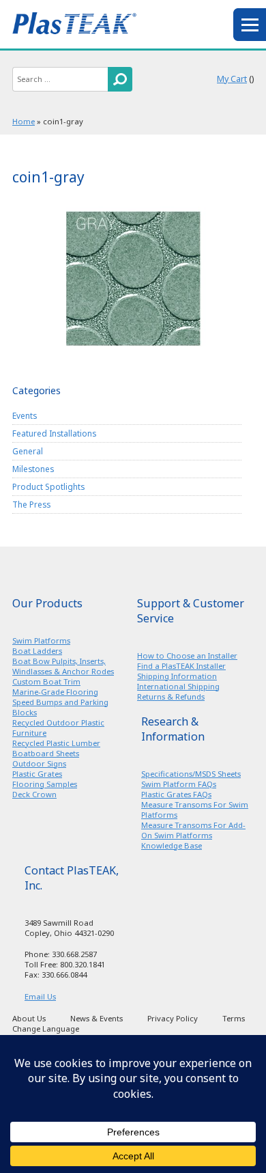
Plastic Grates (37, 774)
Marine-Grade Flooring (55, 692)
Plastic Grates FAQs (176, 794)
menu (249, 24)
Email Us (40, 996)
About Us (29, 1018)
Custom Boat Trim (46, 681)
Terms (233, 1018)
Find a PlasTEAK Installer (181, 666)
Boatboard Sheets (45, 753)
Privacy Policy (172, 1018)
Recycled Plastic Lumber (56, 743)
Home (23, 121)
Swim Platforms (41, 640)
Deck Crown (34, 794)
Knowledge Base (171, 845)
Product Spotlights (48, 486)
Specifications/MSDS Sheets (191, 774)
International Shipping (178, 686)
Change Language (45, 1028)
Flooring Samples (44, 784)
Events (24, 415)
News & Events (96, 1018)
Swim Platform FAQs (178, 784)
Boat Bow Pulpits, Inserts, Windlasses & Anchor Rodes (63, 666)
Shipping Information (177, 676)
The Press (31, 504)
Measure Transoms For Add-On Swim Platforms (193, 830)
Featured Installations (54, 433)
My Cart (232, 79)
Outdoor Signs (39, 763)
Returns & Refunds (171, 696)
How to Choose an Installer (187, 655)
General (27, 450)
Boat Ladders (37, 651)
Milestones (33, 468)
